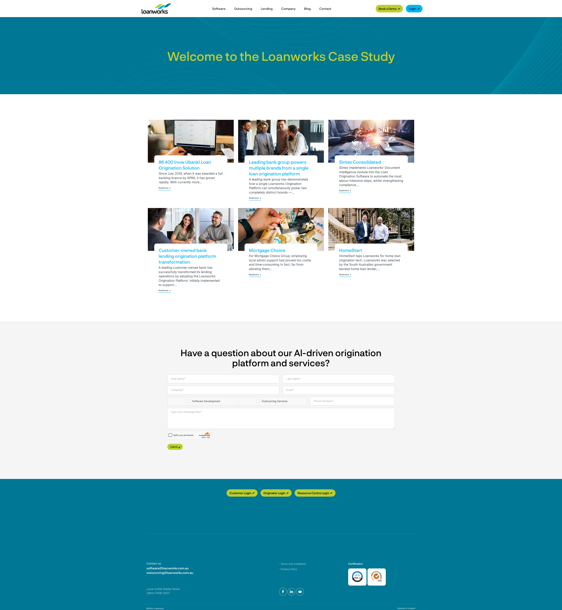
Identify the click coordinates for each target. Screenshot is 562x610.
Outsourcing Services (274, 401)
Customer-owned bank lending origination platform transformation (187, 256)
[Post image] (191, 141)
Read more (163, 188)
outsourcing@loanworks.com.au (170, 573)
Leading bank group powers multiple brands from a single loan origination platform (279, 168)
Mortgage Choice (267, 250)
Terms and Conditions (293, 563)
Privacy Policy (289, 569)
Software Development (206, 401)
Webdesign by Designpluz (406, 608)
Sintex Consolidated (360, 162)
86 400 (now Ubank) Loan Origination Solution (185, 165)
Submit (174, 446)
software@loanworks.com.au (168, 568)
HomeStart (350, 250)
